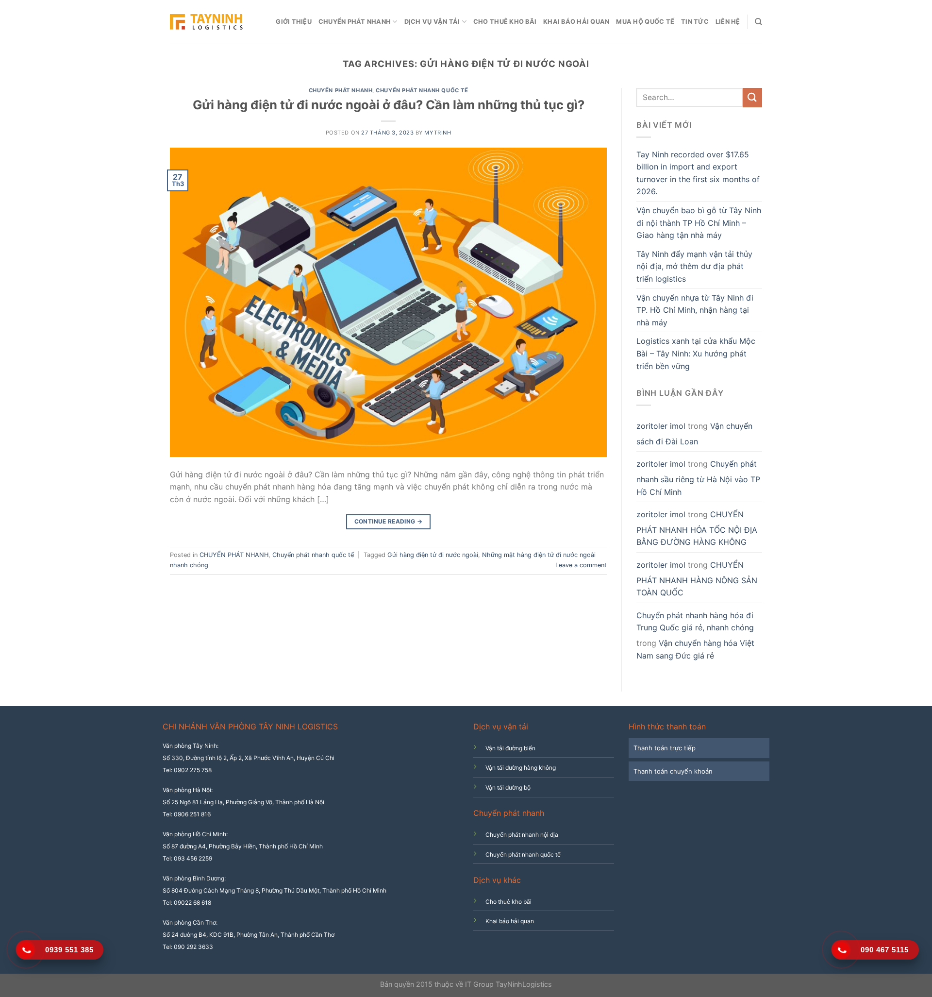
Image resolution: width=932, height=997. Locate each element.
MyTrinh (437, 132)
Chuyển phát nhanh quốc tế (422, 90)
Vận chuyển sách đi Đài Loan (694, 433)
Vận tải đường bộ (508, 787)
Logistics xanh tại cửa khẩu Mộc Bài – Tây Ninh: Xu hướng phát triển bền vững (695, 353)
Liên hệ (728, 21)
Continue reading (388, 521)
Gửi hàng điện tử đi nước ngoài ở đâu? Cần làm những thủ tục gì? (388, 104)
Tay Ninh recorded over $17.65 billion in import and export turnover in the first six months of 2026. (698, 173)
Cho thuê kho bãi (504, 21)
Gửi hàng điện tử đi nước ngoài (432, 554)
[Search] (758, 22)
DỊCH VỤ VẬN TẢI (432, 21)
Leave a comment (581, 565)
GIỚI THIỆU (294, 21)
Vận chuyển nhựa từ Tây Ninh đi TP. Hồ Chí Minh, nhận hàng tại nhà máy (694, 310)
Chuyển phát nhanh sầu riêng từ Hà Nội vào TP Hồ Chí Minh (698, 477)
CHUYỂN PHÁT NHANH (354, 21)
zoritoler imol (660, 426)
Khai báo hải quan (576, 21)
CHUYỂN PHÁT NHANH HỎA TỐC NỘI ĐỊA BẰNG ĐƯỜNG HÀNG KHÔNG (696, 528)
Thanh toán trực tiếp (664, 748)
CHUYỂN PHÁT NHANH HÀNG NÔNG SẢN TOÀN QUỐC (696, 578)
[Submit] (752, 97)
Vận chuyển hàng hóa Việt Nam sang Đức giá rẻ (695, 649)
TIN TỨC (695, 21)
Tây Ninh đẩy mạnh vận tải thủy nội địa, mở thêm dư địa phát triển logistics (694, 266)
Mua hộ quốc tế (645, 21)
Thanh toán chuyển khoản (673, 771)
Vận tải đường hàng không (520, 767)
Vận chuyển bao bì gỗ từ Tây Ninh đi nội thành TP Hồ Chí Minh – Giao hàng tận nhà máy (698, 222)
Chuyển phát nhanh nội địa (521, 834)
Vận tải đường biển (510, 748)
